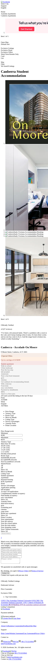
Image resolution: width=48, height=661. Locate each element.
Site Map (33, 626)
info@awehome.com (14, 657)
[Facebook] (5, 651)
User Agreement (29, 633)
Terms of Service (37, 571)
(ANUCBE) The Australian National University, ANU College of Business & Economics (22, 603)
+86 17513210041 (20, 653)
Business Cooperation (15, 626)
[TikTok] (13, 651)
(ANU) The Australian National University (16, 601)
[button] (24, 570)
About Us (4, 626)
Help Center (5, 633)
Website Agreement (16, 633)
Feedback (26, 626)
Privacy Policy (24, 571)
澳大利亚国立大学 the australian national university (27, 605)
